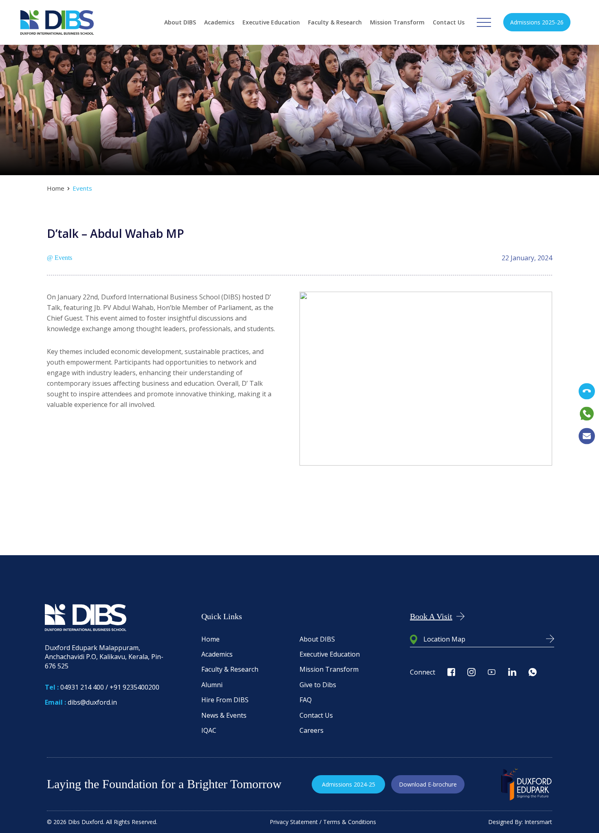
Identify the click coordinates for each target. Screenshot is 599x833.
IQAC (208, 730)
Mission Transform (397, 22)
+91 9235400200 (134, 687)
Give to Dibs (318, 684)
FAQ (306, 699)
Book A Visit (431, 616)
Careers (312, 730)
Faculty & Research (335, 22)
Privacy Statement (294, 822)
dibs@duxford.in (92, 702)
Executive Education (271, 22)
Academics (219, 22)
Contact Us (449, 22)
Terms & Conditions (349, 822)
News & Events (224, 715)
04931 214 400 (82, 687)
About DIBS (180, 22)
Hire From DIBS (225, 699)
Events (82, 188)
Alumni (211, 684)
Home (55, 188)
